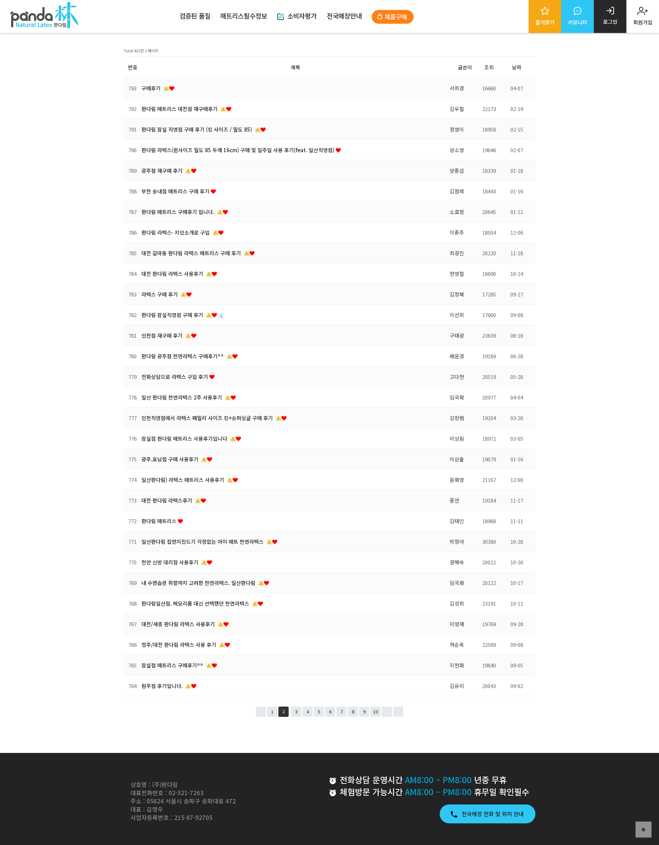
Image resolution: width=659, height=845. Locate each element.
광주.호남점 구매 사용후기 (170, 459)
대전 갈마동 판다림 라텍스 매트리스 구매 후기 (191, 253)
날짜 (516, 67)
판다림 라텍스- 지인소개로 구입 (176, 232)
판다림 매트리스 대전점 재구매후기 (180, 108)
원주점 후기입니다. (162, 685)
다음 (387, 712)
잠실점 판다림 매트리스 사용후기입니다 (185, 438)
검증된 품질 (195, 15)
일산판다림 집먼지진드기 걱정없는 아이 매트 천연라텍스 (203, 541)
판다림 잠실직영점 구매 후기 (173, 314)
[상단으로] (643, 829)
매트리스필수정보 (243, 15)
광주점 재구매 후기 (162, 170)
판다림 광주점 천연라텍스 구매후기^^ (183, 356)
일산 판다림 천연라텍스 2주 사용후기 (182, 397)
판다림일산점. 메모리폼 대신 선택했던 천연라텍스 (196, 603)
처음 (261, 712)
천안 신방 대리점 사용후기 (170, 562)
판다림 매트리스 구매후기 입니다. (178, 211)
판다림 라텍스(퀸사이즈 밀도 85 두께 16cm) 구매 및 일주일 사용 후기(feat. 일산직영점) (238, 150)
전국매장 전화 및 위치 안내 (493, 814)
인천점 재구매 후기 (162, 335)
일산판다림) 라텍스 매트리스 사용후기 (183, 479)
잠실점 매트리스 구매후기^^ (173, 665)
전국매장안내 (344, 15)
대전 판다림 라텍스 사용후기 (173, 273)
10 (375, 711)
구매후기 (151, 88)
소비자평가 (301, 15)
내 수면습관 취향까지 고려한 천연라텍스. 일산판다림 (199, 582)
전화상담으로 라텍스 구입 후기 (175, 376)
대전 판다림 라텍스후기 (167, 500)
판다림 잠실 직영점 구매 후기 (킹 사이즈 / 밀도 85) (197, 129)
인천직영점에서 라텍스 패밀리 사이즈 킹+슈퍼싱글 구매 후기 (207, 417)
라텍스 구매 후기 (160, 294)
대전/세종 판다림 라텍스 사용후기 (178, 624)
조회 (489, 67)
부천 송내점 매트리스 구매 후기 (176, 191)
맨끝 (398, 712)
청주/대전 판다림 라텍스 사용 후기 (179, 644)
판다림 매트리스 (159, 521)
